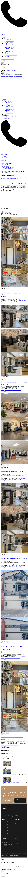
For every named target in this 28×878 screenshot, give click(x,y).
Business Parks (6, 43)
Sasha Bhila (4, 160)
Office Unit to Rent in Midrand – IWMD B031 (12, 737)
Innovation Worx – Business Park (6, 831)
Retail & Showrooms (19, 827)
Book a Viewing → (8, 800)
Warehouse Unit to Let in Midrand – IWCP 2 (12, 471)
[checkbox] (1, 869)
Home (4, 37)
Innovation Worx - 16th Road (11, 301)
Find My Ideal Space (19, 800)
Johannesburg (7, 178)
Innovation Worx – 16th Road (7, 828)
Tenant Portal (6, 56)
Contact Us (6, 53)
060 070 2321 (6, 840)
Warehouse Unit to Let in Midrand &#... (12, 774)
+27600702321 (4, 34)
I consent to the (9, 869)
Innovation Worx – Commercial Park (6, 825)
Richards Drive (9, 51)
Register (3, 71)
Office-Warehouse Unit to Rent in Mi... (12, 782)
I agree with (9, 70)
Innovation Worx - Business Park (12, 658)
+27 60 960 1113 (5, 166)
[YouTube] (17, 816)
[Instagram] (12, 816)
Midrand (13, 178)
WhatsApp (14, 168)
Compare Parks (9, 44)
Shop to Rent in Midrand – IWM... (11, 767)
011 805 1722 (5, 164)
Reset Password (18, 74)
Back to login (4, 76)
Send (2, 168)
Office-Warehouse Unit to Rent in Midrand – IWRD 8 (14, 558)
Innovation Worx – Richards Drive (6, 834)
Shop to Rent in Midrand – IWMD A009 (10, 294)
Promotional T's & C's (19, 841)
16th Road (8, 50)
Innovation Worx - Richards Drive (13, 390)
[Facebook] (3, 816)
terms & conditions (12, 70)
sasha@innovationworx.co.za (8, 167)
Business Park (9, 48)
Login (2, 63)
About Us (8, 39)
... (19, 299)
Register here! (10, 76)
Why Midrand (9, 42)
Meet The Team (9, 41)
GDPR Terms (12, 869)
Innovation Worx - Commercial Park (13, 479)
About (4, 38)
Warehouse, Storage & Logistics (19, 824)
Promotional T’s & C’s (11, 55)
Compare (3, 876)
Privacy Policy (18, 843)
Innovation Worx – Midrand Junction (6, 822)
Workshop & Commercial (20, 829)
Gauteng (2, 178)
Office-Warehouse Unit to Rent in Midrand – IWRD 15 (14, 382)
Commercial (17, 178)
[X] (6, 816)
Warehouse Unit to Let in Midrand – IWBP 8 (12, 646)
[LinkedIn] (9, 816)
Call (7, 168)
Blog (4, 52)
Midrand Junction (10, 46)
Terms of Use (17, 845)
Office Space (17, 822)
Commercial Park (10, 47)
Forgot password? (18, 76)
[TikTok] (14, 816)
